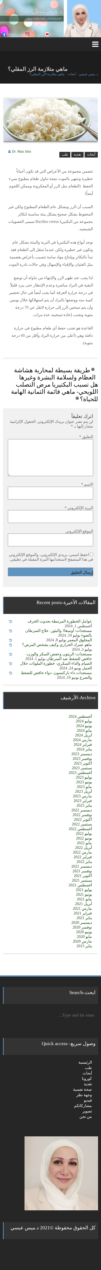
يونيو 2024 (84, 726)
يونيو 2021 (84, 894)
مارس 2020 (82, 941)
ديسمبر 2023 (81, 754)
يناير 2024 (84, 749)
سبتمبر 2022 (82, 824)
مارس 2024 (82, 740)
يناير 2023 (84, 805)
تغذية (77, 154)
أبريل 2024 (83, 735)
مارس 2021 (82, 908)
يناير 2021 (84, 918)
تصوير (87, 1111)
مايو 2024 (84, 730)
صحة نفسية (82, 1089)
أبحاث (91, 154)
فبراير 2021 (83, 913)
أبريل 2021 (83, 904)
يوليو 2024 (84, 721)
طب (65, 154)
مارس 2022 (82, 852)
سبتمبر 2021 (82, 880)
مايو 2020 (84, 936)
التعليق (86, 437)
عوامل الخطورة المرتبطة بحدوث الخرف (59, 621)
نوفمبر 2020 (82, 927)
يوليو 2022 (84, 833)
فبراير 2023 (83, 801)
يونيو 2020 (84, 932)
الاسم (87, 484)
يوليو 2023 (84, 777)
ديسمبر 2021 (81, 866)
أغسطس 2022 (80, 829)
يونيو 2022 (84, 838)
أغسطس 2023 (80, 772)
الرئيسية (85, 1062)
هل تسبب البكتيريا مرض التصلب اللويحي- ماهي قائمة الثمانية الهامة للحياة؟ (54, 391)
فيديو (88, 1100)
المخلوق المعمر (79, 640)
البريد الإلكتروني (78, 508)
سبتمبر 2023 (82, 768)
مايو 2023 (84, 787)
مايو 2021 (84, 899)
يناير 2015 (84, 946)
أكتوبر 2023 (83, 763)
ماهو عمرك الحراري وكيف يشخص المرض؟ (57, 645)
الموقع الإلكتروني (79, 531)
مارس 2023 (82, 796)
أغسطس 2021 (80, 885)
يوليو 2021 (84, 890)
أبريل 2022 (83, 847)
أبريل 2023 (83, 791)
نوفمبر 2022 (82, 815)
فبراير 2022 (83, 857)
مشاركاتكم (83, 1106)
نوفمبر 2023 (82, 758)
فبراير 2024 (83, 744)
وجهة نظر (84, 1095)
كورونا (87, 1078)
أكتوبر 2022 (83, 819)
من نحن (85, 1116)
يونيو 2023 (84, 782)
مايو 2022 (84, 843)
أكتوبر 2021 (83, 876)
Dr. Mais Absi (21, 151)
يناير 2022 (84, 861)
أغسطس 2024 (80, 716)
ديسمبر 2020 (81, 922)
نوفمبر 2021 (82, 871)
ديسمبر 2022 (81, 810)
